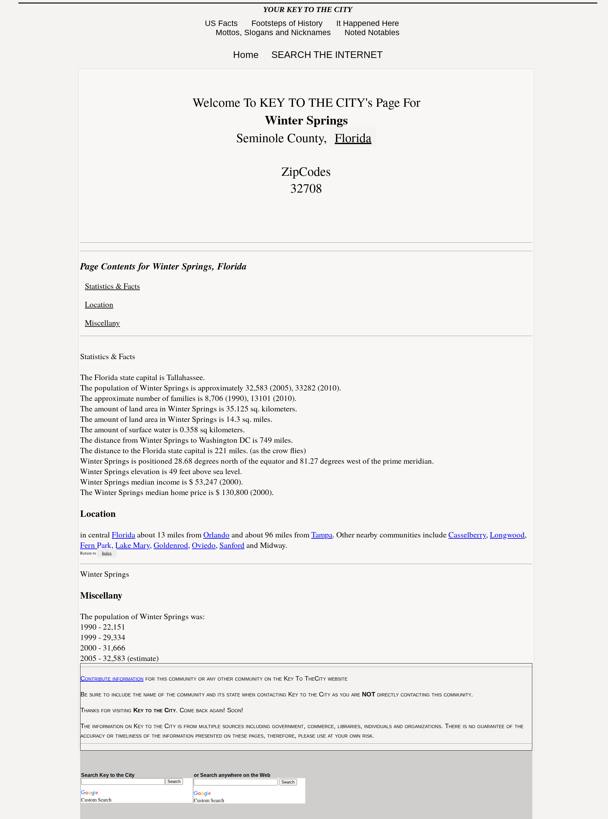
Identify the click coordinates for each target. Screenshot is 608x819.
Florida (353, 137)
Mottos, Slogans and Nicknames (274, 32)
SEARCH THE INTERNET (327, 54)
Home (246, 54)
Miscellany (102, 322)
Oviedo (204, 545)
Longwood (507, 534)
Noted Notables (372, 32)
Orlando (216, 534)
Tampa (321, 534)
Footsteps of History (288, 23)
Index (107, 553)
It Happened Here (368, 23)
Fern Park (95, 545)
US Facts (222, 23)
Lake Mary (132, 545)
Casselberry (467, 534)
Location (99, 304)
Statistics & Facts (112, 286)
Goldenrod (171, 545)
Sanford (231, 545)
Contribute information (111, 678)
